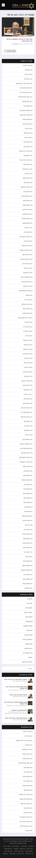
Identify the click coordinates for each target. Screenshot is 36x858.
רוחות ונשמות (7, 713)
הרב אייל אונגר (28, 268)
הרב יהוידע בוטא (27, 385)
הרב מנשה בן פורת (27, 480)
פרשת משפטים (23, 705)
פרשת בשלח (16, 719)
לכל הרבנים (29, 830)
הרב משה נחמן (28, 498)
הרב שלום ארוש (27, 561)
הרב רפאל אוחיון (27, 547)
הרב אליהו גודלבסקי (26, 187)
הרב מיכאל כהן (28, 471)
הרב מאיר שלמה (27, 466)
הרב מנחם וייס (28, 232)
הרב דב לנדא (28, 322)
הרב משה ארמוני (27, 119)
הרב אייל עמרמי (27, 272)
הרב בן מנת (29, 295)
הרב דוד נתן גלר (27, 340)
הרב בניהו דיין (28, 299)
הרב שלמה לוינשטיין (26, 570)
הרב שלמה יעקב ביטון (26, 110)
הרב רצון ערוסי (22, 44)
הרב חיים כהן (28, 173)
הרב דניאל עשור (27, 349)
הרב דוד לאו (28, 335)
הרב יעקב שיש (28, 430)
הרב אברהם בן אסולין (26, 250)
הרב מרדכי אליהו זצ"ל (25, 160)
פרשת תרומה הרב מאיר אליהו (18, 695)
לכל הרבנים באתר (27, 662)
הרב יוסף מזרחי (27, 106)
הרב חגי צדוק (28, 367)
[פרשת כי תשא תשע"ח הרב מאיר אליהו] (30, 680)
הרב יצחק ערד (28, 426)
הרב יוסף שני (28, 70)
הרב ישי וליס (28, 435)
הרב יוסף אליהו (28, 399)
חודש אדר (29, 603)
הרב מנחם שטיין (27, 475)
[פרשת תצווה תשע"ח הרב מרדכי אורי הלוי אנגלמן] (30, 688)
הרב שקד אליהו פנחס (26, 115)
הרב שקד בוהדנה (27, 124)
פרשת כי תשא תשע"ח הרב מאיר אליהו (15, 679)
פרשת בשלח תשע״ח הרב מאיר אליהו (16, 718)
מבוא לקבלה (28, 644)
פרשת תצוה (11, 690)
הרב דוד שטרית (27, 331)
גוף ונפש (22, 849)
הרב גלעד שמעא (27, 313)
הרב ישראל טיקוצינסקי (25, 457)
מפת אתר (12, 853)
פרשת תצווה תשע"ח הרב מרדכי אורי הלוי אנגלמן (16, 687)
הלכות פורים (28, 608)
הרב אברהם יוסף (27, 254)
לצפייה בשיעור (11, 51)
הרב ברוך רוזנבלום (27, 304)
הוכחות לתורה (28, 635)
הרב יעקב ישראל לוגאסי (25, 97)
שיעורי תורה (7, 846)
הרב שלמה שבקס (27, 565)
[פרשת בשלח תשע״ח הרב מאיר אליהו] (30, 719)
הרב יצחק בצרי (28, 146)
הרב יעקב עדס (28, 79)
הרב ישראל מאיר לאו (26, 448)
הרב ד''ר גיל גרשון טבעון (25, 317)
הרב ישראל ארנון (27, 439)
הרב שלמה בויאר (27, 579)
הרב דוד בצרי (28, 128)
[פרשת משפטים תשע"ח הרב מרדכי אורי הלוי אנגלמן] (30, 703)
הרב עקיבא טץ (28, 529)
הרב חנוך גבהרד (27, 372)
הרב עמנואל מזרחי (27, 218)
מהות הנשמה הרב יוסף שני (19, 710)
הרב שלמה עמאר (27, 583)
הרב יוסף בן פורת (27, 205)
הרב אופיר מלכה (27, 200)
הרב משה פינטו (27, 502)
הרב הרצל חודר (27, 142)
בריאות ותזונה (28, 648)
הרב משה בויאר (27, 489)
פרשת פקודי (28, 621)
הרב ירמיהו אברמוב (26, 453)
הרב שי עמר (28, 556)
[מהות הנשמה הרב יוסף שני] (30, 711)
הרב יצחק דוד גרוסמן (26, 444)
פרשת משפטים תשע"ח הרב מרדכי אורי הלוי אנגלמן (15, 703)
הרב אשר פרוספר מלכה (25, 290)
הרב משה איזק (28, 484)
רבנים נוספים (28, 588)
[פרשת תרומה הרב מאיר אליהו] (30, 696)
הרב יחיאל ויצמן (27, 403)
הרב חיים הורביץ (27, 353)
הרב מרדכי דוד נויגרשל (25, 151)
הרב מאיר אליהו (27, 65)
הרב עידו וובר (28, 525)
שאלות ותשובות (27, 626)
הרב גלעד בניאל (27, 308)
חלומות (30, 657)
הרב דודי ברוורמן (27, 209)
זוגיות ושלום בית (27, 653)
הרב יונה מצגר (28, 376)
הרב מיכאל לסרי (27, 164)
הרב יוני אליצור (28, 394)
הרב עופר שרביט (27, 520)
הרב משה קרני (28, 511)
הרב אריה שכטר (27, 286)
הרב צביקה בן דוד (27, 534)
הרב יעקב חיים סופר (26, 417)
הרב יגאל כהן (28, 227)
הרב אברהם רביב (27, 263)
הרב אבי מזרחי (28, 241)
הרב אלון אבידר (27, 191)
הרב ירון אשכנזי (27, 390)
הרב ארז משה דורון (26, 196)
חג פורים (29, 599)
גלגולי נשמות (17, 712)
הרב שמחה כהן (28, 574)
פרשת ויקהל (28, 617)
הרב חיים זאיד (28, 358)
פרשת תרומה (16, 696)
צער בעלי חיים (29, 44)
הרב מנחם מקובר (27, 223)
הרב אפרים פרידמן (27, 281)
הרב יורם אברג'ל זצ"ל (26, 92)
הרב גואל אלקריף (27, 214)
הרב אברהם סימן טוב (26, 259)
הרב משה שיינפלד (27, 516)
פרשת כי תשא (28, 612)
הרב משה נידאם (27, 493)
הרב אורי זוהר (28, 137)
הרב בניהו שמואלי (27, 101)
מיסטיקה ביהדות (27, 639)
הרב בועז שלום (28, 133)
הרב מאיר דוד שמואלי (26, 462)
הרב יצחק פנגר (28, 155)
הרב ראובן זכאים (27, 543)
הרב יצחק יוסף (28, 421)
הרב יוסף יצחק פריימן (26, 88)
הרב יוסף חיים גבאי (26, 381)
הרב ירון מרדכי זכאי (26, 408)
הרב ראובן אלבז (27, 538)
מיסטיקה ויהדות (23, 713)
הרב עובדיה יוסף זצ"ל (26, 236)
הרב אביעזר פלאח (27, 245)
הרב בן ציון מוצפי (27, 169)
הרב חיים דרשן (28, 362)
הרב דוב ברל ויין (27, 326)
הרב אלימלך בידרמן (26, 277)
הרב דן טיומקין (28, 344)
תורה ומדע (29, 630)
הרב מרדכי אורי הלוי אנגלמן (24, 83)
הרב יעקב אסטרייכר (26, 412)
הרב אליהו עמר (28, 182)
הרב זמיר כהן (28, 74)
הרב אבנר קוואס (27, 178)
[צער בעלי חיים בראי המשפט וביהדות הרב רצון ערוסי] (18, 26)
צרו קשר (5, 853)
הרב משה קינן (28, 507)
